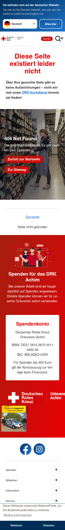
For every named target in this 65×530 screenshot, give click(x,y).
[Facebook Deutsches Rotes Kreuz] (25, 449)
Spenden (47, 38)
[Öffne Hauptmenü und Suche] (59, 38)
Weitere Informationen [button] (17, 515)
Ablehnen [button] (16, 525)
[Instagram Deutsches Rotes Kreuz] (39, 449)
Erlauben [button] (48, 525)
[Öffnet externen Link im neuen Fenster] (32, 418)
